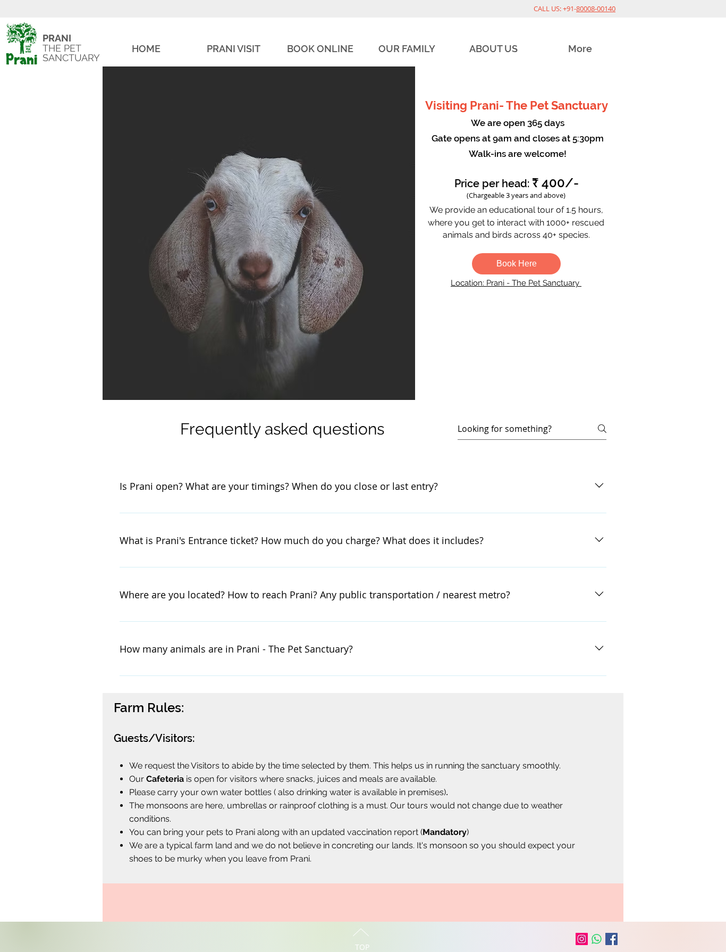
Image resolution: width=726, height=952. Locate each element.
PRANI (57, 38)
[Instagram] (582, 939)
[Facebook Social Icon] (611, 939)
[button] (516, 263)
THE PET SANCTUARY (71, 53)
